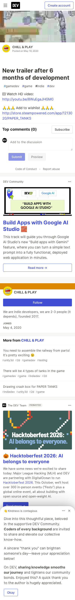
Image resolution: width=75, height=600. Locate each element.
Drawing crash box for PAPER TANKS (29, 389)
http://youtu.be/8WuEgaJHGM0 (27, 99)
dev (51, 86)
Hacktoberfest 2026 (18, 482)
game (27, 86)
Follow (37, 302)
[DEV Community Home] (15, 5)
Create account (59, 5)
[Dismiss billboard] (69, 511)
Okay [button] (11, 592)
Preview (37, 157)
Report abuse (51, 168)
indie (39, 86)
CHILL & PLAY (22, 47)
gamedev (11, 86)
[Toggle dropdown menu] (70, 182)
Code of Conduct (26, 168)
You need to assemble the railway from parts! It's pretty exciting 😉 (36, 355)
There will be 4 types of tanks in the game (33, 373)
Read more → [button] (37, 268)
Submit (17, 157)
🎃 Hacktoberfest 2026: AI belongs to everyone (33, 458)
